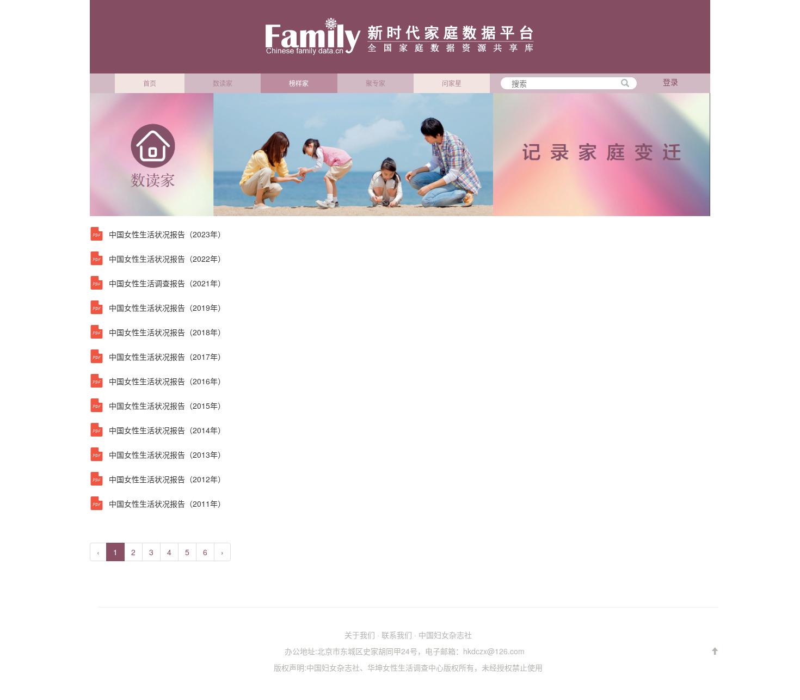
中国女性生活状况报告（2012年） (167, 479)
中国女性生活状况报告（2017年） (167, 356)
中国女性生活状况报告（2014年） (167, 430)
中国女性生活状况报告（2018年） (167, 332)
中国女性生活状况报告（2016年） (167, 381)
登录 (670, 81)
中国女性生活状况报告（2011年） (167, 503)
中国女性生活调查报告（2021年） (167, 283)
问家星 (451, 83)
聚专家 (375, 83)
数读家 (222, 83)
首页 (149, 83)
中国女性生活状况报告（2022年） (167, 258)
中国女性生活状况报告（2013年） (167, 454)
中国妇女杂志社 (445, 634)
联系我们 (396, 634)
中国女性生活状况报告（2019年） (167, 307)
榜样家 (299, 83)
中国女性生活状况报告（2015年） (167, 405)
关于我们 (359, 634)
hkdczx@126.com (494, 651)
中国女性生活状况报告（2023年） (167, 234)
